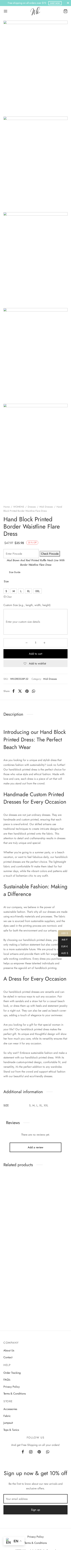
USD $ (63, 933)
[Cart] (65, 11)
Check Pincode (50, 554)
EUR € (63, 946)
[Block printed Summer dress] (52, 1265)
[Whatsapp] (33, 691)
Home (6, 506)
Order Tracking (12, 1373)
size (6, 581)
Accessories (10, 1409)
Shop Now (55, 3)
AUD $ (63, 953)
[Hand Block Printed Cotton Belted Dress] (18, 1198)
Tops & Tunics (11, 1430)
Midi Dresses (46, 506)
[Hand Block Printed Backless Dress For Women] (18, 1265)
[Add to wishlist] (30, 1180)
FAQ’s (6, 1380)
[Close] (68, 3)
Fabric (7, 1416)
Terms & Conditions (14, 1394)
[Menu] (5, 11)
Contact (7, 1357)
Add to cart (35, 654)
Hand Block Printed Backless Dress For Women (14, 1295)
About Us (8, 1350)
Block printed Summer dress (49, 1293)
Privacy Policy (11, 1387)
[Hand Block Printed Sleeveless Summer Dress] (52, 1198)
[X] (20, 691)
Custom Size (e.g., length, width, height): (27, 605)
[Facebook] (13, 691)
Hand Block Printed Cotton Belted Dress (14, 1227)
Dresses (32, 506)
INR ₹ (63, 939)
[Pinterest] (27, 691)
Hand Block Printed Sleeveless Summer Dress (51, 1227)
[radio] (6, 591)
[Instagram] (30, 1452)
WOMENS (18, 506)
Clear (9, 596)
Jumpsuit (8, 1423)
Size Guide (14, 572)
